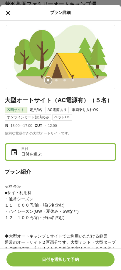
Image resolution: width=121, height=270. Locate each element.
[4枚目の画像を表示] (72, 80)
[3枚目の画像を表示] (64, 80)
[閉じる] (8, 13)
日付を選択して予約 (60, 259)
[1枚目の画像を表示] (48, 80)
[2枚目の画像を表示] (56, 80)
